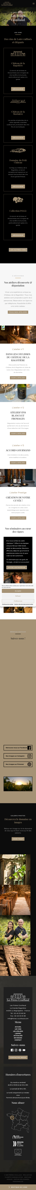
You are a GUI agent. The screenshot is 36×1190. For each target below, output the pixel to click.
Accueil (18, 1027)
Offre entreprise (16, 567)
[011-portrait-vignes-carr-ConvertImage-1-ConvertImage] (15, 945)
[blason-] (15, 975)
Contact (18, 1040)
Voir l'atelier (18, 378)
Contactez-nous (18, 1057)
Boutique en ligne (19, 1187)
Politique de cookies (7, 604)
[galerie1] (15, 884)
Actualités (18, 1035)
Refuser (18, 596)
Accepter (18, 591)
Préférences (18, 601)
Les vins (18, 1029)
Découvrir (18, 89)
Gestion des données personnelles (23, 604)
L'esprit (18, 1033)
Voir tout (18, 839)
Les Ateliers (18, 1031)
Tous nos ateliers (18, 312)
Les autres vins (18, 250)
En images (18, 1038)
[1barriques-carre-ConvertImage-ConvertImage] (15, 914)
